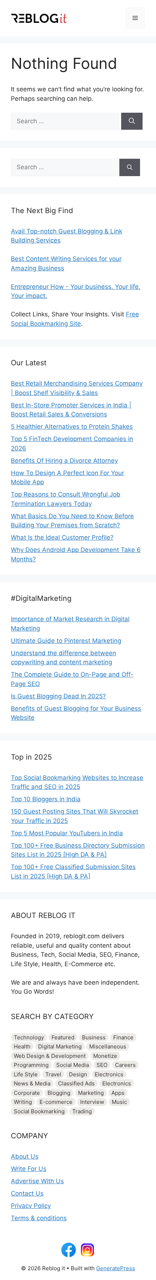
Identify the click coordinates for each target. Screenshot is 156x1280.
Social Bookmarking (39, 1111)
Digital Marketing (60, 1046)
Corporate (27, 1092)
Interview (92, 1101)
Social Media (72, 1064)
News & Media (32, 1083)
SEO (102, 1064)
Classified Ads (76, 1083)
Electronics (109, 1074)
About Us (24, 1156)
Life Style (26, 1074)
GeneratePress (115, 1268)
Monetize (105, 1055)
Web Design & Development (50, 1055)
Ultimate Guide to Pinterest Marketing (66, 640)
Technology (29, 1037)
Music (119, 1101)
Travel (53, 1074)
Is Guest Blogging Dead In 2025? (58, 696)
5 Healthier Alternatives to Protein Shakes (72, 426)
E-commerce (56, 1101)
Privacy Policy (31, 1205)
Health (22, 1046)
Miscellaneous (107, 1046)
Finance (123, 1037)
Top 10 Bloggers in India (46, 799)
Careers (125, 1064)
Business (94, 1037)
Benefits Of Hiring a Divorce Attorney (64, 460)
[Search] (132, 121)
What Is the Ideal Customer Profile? (62, 537)
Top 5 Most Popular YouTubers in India (67, 833)
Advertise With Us (37, 1181)
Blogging (59, 1092)
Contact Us (27, 1193)
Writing (23, 1101)
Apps (117, 1092)
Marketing (91, 1092)
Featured (63, 1037)
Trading (82, 1111)
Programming (31, 1064)
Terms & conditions (39, 1218)
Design (78, 1074)
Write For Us (28, 1168)
